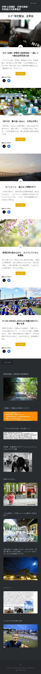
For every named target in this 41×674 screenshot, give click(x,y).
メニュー (34, 3)
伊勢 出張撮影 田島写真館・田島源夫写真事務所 (16, 8)
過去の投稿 (7, 362)
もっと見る (20, 73)
